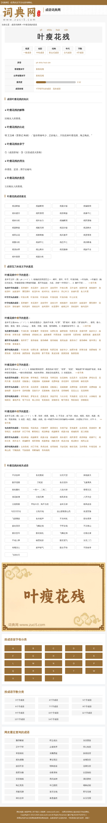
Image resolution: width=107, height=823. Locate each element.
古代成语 (68, 53)
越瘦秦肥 (48, 335)
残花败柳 (64, 249)
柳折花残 (73, 446)
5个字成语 (87, 700)
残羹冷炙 (40, 257)
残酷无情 (40, 228)
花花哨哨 (85, 390)
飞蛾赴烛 (64, 533)
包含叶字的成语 (11, 288)
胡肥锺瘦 (26, 335)
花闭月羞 (25, 387)
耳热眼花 (73, 396)
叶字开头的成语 (11, 297)
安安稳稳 (20, 779)
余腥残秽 (16, 431)
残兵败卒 (64, 235)
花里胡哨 (75, 381)
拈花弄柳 (83, 378)
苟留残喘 (25, 428)
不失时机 (64, 518)
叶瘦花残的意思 (30, 25)
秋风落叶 (26, 306)
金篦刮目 (87, 760)
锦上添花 (36, 400)
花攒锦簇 (93, 387)
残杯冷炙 (16, 220)
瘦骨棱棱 (34, 340)
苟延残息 (34, 428)
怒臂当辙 (20, 772)
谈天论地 (53, 792)
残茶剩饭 (64, 213)
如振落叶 (16, 291)
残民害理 (40, 213)
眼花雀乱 (40, 533)
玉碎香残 (83, 446)
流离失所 (87, 766)
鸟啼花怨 (54, 378)
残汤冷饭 (64, 228)
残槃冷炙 (16, 242)
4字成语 (80, 53)
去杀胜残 (83, 428)
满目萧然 (87, 779)
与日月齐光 (16, 511)
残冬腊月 (16, 213)
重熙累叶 (26, 291)
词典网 (5, 2)
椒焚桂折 (40, 540)
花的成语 (57, 89)
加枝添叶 (73, 303)
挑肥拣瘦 (87, 335)
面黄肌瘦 (65, 353)
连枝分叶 (44, 288)
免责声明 (28, 812)
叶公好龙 (73, 297)
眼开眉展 (16, 482)
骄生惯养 (87, 518)
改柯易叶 (46, 306)
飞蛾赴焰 (40, 526)
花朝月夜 (55, 390)
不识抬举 (16, 475)
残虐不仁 (40, 242)
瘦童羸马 (16, 344)
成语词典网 (53, 10)
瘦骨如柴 (64, 340)
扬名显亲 (16, 526)
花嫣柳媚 (46, 381)
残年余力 (40, 220)
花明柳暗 (65, 390)
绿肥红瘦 (54, 331)
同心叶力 (65, 291)
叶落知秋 (44, 297)
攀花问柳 (25, 378)
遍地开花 (16, 400)
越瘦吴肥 (96, 335)
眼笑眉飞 (64, 540)
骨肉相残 (46, 450)
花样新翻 (26, 390)
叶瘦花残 (54, 297)
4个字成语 (53, 700)
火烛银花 (93, 396)
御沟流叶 (85, 306)
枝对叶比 (46, 291)
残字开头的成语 (11, 437)
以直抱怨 (87, 772)
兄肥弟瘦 (77, 335)
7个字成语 (53, 706)
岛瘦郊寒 (67, 335)
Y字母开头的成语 (43, 89)
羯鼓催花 (75, 400)
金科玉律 (64, 504)
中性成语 (40, 53)
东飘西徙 (53, 753)
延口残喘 (85, 431)
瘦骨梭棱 (54, 340)
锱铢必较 (87, 785)
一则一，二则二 (40, 490)
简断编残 (36, 450)
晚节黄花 (65, 400)
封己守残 (26, 431)
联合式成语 (54, 53)
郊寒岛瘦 (16, 335)
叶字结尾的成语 (11, 303)
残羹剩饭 (16, 228)
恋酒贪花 (44, 396)
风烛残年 (93, 428)
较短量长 (16, 490)
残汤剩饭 (16, 206)
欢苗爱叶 (55, 306)
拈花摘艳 (64, 378)
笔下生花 (26, 400)
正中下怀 (20, 747)
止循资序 (53, 747)
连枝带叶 (54, 288)
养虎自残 (44, 446)
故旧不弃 (20, 766)
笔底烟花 (46, 400)
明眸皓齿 (53, 766)
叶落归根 (64, 297)
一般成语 (27, 53)
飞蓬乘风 (87, 482)
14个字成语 (53, 719)
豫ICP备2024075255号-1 (77, 815)
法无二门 (87, 540)
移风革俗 (64, 497)
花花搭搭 (16, 381)
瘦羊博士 (93, 340)
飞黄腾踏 (16, 518)
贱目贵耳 (16, 533)
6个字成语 (19, 706)
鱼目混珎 (64, 482)
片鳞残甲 (44, 428)
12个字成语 (20, 719)
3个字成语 (19, 700)
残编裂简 (87, 206)
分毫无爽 (40, 497)
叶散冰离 (64, 288)
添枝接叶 (75, 306)
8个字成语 (87, 706)
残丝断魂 (87, 242)
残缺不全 (87, 249)
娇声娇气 (40, 547)
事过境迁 (53, 760)
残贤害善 (87, 235)
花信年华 (16, 390)
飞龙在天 (16, 555)
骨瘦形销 (44, 331)
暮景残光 (54, 428)
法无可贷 (64, 475)
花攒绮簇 (55, 381)
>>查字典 (92, 283)
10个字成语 (53, 713)
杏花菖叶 (34, 288)
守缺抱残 (26, 450)
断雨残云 (36, 431)
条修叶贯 (75, 291)
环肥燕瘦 (57, 335)
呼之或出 (53, 740)
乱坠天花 (83, 396)
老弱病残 (54, 446)
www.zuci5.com (45, 815)
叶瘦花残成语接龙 (16, 196)
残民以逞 (16, 235)
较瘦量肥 (34, 331)
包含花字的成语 (11, 378)
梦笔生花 (93, 378)
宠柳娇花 (55, 400)
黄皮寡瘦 (36, 353)
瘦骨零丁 (25, 340)
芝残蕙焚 (73, 428)
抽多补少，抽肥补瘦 (68, 350)
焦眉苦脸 (87, 511)
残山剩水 (40, 249)
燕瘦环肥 (83, 331)
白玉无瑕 (87, 798)
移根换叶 (93, 288)
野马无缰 (87, 792)
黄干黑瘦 (46, 353)
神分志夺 (20, 798)
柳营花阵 (85, 381)
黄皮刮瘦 (55, 353)
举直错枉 (20, 753)
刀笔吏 (40, 482)
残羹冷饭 (64, 206)
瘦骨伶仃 (73, 340)
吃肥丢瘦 (73, 331)
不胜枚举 (87, 547)
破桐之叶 (65, 306)
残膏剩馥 (40, 235)
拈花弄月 (73, 378)
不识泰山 (87, 526)
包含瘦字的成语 (11, 331)
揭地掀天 (87, 475)
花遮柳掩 (46, 390)
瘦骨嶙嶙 (44, 340)
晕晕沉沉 (87, 490)
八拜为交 (87, 497)
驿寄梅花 (34, 378)
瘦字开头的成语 (11, 340)
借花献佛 (16, 497)
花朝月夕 (36, 390)
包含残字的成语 (11, 428)
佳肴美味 (53, 772)
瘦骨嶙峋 (83, 340)
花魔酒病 (36, 381)
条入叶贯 (85, 291)
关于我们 (35, 812)
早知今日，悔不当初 (40, 504)
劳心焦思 (87, 747)
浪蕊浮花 (54, 396)
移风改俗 (87, 504)
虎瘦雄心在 (37, 335)
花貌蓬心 (26, 381)
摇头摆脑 (20, 760)
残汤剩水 (87, 228)
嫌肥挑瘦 (64, 331)
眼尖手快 (64, 547)
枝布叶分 (55, 291)
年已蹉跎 (53, 785)
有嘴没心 (16, 547)
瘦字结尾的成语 (11, 350)
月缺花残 (64, 446)
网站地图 (20, 812)
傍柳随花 (85, 400)
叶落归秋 (34, 297)
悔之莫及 (20, 785)
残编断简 (64, 220)
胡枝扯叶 (36, 306)
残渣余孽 (16, 249)
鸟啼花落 (44, 378)
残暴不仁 (87, 213)
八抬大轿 (64, 490)
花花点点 (75, 390)
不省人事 (16, 540)
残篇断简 (40, 206)
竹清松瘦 (25, 331)
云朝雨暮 (16, 504)
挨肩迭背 (87, 753)
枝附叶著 (83, 288)
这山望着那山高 (63, 511)
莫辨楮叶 (25, 288)
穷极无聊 (20, 792)
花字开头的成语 (11, 387)
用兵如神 (53, 779)
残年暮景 (16, 257)
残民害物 (87, 220)
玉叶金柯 (73, 288)
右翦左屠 (87, 533)
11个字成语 (87, 713)
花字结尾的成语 (11, 396)
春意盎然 (53, 798)
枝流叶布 (36, 291)
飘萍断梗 (20, 740)
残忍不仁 (64, 242)
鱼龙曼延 (40, 475)
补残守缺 (64, 428)
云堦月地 (40, 511)
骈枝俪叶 (16, 306)
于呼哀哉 (64, 526)
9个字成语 (19, 713)
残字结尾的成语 (11, 446)
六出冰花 (64, 396)
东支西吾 (87, 740)
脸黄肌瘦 (75, 353)
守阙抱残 (16, 450)
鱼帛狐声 (40, 518)
